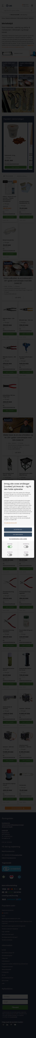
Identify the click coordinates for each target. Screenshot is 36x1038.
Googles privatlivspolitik (10, 523)
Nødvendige (9, 543)
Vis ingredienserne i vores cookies (18, 539)
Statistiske (26, 552)
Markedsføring (26, 543)
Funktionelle (9, 552)
